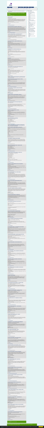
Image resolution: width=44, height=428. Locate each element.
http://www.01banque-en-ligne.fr (12, 288)
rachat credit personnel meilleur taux (31, 32)
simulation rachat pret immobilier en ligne (31, 36)
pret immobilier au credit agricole (14, 125)
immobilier (20, 7)
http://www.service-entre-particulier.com (12, 86)
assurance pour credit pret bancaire (31, 26)
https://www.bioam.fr (11, 320)
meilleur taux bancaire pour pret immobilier (31, 16)
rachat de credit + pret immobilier (31, 28)
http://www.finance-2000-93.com (12, 32)
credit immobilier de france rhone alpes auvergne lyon (15, 76)
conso (31, 7)
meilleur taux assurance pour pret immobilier (31, 22)
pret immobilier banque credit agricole (15, 124)
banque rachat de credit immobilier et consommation (31, 29)
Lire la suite (9, 38)
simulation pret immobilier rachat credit (31, 21)
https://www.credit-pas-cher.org (12, 296)
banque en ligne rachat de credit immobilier (31, 18)
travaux (26, 7)
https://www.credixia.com (11, 162)
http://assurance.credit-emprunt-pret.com (13, 373)
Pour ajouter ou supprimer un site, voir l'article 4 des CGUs (13, 424)
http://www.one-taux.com (11, 116)
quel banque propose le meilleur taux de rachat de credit (31, 24)
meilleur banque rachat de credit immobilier (31, 17)
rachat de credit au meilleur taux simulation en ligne (31, 25)
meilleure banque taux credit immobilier (31, 33)
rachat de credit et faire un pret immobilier (31, 14)
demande (10, 7)
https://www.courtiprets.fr (11, 249)
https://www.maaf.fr (11, 343)
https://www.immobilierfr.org (11, 410)
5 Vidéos (11, 15)
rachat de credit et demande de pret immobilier (31, 13)
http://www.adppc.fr (11, 225)
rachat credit (15, 7)
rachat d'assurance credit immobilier (31, 34)
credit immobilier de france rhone (11, 77)
